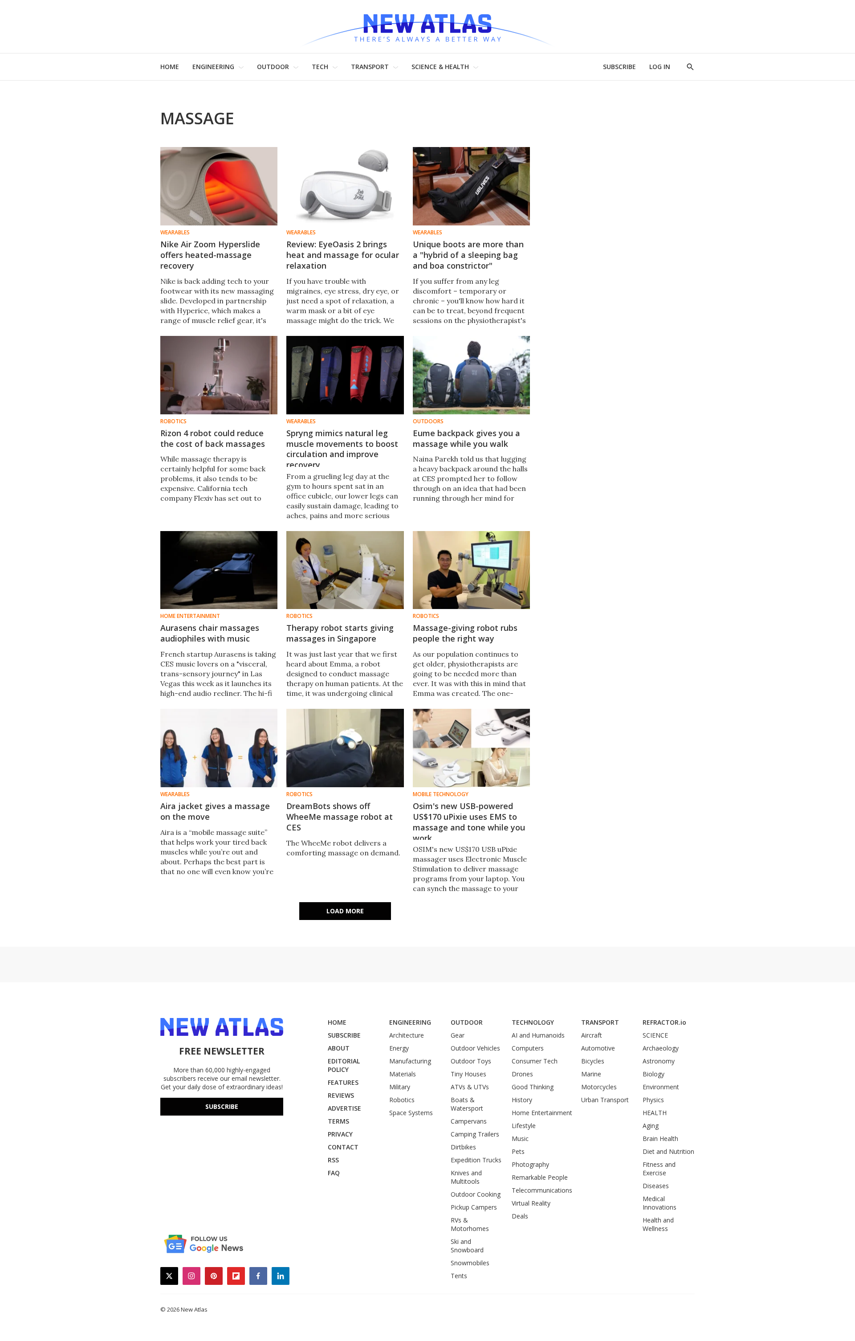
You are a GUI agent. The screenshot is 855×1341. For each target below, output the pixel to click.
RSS (333, 1160)
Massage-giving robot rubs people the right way (465, 633)
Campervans (469, 1121)
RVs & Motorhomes (470, 1224)
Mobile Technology (440, 794)
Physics (653, 1100)
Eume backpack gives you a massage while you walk (466, 438)
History (522, 1100)
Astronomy (659, 1061)
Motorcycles (599, 1087)
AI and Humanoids (538, 1035)
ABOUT (339, 1048)
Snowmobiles (470, 1263)
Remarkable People (540, 1177)
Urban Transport (605, 1100)
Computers (528, 1048)
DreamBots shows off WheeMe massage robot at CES (339, 817)
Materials (402, 1074)
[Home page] (427, 26)
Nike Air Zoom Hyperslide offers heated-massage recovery (210, 255)
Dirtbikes (463, 1147)
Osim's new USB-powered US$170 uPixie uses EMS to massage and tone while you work (469, 822)
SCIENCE (655, 1035)
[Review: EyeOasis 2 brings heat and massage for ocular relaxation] (344, 186)
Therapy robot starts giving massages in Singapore (340, 633)
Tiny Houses (468, 1074)
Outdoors (428, 421)
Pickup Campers (474, 1207)
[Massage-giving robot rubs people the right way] (471, 570)
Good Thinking (533, 1087)
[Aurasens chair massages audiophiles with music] (218, 570)
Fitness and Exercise (659, 1168)
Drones (522, 1074)
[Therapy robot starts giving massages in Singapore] (344, 570)
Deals (520, 1216)
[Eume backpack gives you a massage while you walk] (471, 375)
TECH (320, 66)
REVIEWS (341, 1095)
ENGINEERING (213, 66)
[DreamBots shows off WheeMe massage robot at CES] (344, 748)
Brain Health (660, 1138)
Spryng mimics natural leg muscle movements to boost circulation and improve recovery (342, 449)
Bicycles (592, 1061)
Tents (459, 1275)
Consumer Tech (535, 1061)
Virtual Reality (531, 1203)
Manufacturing (410, 1061)
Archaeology (661, 1048)
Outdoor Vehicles (475, 1048)
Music (520, 1138)
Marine (591, 1074)
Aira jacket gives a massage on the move (215, 811)
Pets (518, 1151)
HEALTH (655, 1112)
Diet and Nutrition (668, 1151)
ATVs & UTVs (470, 1087)
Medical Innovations (659, 1202)
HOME (169, 66)
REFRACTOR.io (664, 1022)
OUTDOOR (273, 66)
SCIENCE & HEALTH (440, 66)
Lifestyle (524, 1125)
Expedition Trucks (476, 1160)
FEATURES (343, 1082)
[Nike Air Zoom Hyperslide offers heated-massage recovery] (218, 186)
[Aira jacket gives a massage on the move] (218, 748)
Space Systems (411, 1112)
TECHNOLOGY (533, 1022)
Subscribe (221, 1106)
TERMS (338, 1121)
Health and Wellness (658, 1224)
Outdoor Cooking (476, 1194)
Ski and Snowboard (467, 1245)
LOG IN (659, 66)
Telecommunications (542, 1190)
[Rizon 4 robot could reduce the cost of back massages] (218, 375)
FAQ (334, 1173)
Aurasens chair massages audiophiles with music (209, 633)
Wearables (175, 232)
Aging (651, 1125)
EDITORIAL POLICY (344, 1065)
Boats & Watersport (467, 1104)
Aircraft (591, 1035)
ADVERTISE (344, 1108)
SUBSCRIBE (619, 66)
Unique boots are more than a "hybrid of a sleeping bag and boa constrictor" (468, 255)
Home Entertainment (190, 616)
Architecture (406, 1035)
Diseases (656, 1186)
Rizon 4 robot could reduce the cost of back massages (212, 438)
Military (399, 1087)
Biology (653, 1074)
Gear (457, 1035)
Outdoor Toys (471, 1061)
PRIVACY (340, 1134)
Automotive (598, 1048)
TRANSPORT (370, 66)
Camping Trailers (475, 1134)
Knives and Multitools (466, 1177)
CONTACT (343, 1147)
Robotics (173, 421)
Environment (661, 1087)
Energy (399, 1048)
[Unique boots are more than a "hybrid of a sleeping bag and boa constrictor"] (471, 186)
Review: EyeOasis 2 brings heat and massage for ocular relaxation (342, 255)
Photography (530, 1164)
